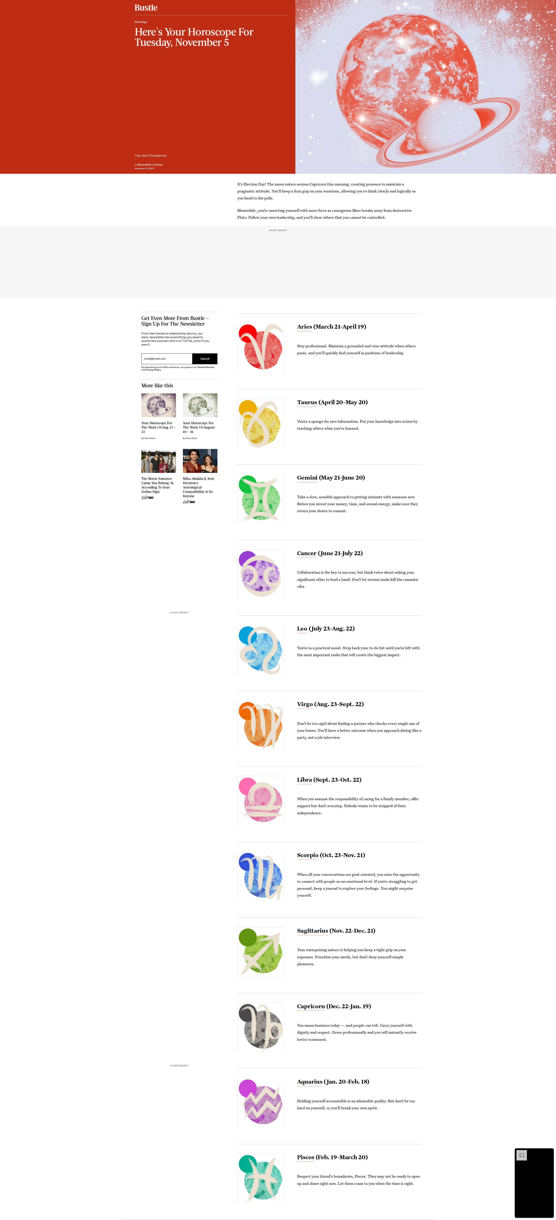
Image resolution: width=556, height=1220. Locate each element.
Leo (302, 628)
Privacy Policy (153, 369)
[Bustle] (146, 7)
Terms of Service (205, 367)
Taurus (307, 402)
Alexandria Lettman (149, 164)
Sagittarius (312, 930)
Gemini (307, 477)
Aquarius (310, 1081)
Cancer (306, 553)
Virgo (305, 704)
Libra (304, 779)
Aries (304, 326)
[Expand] (519, 1152)
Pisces (305, 1157)
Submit (205, 359)
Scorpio (308, 855)
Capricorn (311, 1006)
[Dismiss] (549, 1152)
